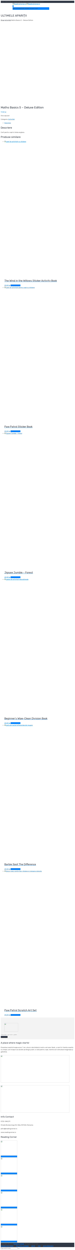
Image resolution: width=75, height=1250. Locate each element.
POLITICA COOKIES (22, 1246)
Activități (11, 119)
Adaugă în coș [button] (15, 285)
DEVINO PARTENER (7, 1246)
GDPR (33, 1246)
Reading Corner (18, 1244)
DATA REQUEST (48, 1246)
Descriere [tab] (7, 123)
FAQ (39, 1246)
